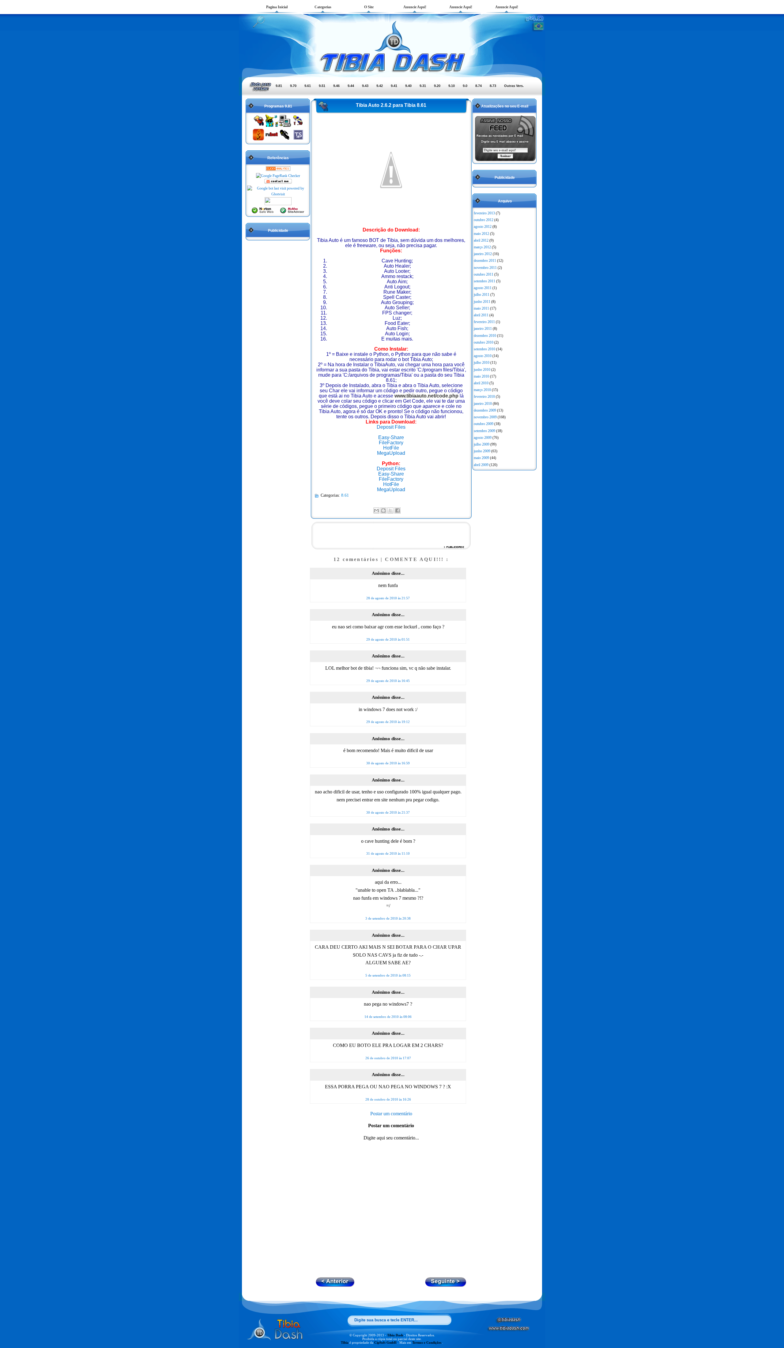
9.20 (437, 86)
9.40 (408, 86)
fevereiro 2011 (484, 322)
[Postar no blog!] (383, 510)
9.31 (423, 86)
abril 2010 (481, 383)
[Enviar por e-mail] (376, 510)
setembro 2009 (484, 431)
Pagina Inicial (277, 7)
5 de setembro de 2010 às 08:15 (388, 975)
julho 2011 (481, 294)
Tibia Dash (395, 1335)
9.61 (307, 86)
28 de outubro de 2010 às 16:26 (388, 1099)
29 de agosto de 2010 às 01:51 (388, 639)
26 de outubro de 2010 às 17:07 (388, 1058)
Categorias (323, 7)
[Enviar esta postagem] (402, 509)
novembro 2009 (485, 417)
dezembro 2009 (485, 410)
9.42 (379, 86)
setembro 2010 (484, 349)
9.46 (336, 86)
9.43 (365, 86)
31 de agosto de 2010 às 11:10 (388, 853)
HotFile (391, 447)
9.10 (451, 86)
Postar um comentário (391, 1113)
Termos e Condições (427, 1342)
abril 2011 (481, 315)
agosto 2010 (483, 356)
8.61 (345, 495)
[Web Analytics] (278, 170)
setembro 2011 (484, 281)
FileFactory (391, 442)
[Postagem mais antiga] (335, 1284)
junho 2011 (482, 301)
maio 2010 (481, 376)
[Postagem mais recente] (445, 1284)
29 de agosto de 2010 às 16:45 (388, 681)
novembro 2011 (485, 267)
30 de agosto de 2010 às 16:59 (388, 763)
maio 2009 (481, 458)
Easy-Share (391, 437)
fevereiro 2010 (484, 396)
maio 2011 (481, 308)
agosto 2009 (483, 437)
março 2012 (482, 247)
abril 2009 (481, 465)
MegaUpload (391, 453)
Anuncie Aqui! (414, 7)
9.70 (293, 86)
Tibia (345, 1342)
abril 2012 (481, 240)
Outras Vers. (514, 86)
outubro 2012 (483, 220)
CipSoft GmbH (386, 1342)
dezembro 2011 (485, 260)
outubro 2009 (483, 424)
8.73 (493, 86)
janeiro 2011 (483, 328)
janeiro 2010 (483, 403)
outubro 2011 (483, 274)
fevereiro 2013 (484, 213)
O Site (369, 7)
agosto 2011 (483, 288)
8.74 (478, 86)
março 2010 (482, 390)
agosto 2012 (483, 226)
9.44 (351, 86)
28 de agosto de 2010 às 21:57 (388, 598)
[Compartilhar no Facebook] (397, 510)
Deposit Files (391, 427)
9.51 (322, 86)
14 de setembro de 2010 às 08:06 (388, 1017)
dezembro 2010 (485, 335)
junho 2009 (482, 451)
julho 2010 (481, 362)
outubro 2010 (483, 342)
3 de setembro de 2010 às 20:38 (388, 918)
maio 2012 (481, 234)
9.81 (279, 86)
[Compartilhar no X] (390, 510)
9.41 (394, 86)
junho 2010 (482, 369)
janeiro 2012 (483, 254)
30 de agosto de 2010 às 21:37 (388, 812)
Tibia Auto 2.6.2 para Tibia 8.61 (391, 105)
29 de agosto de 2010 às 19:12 (388, 722)
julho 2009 (481, 444)
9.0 (465, 86)
